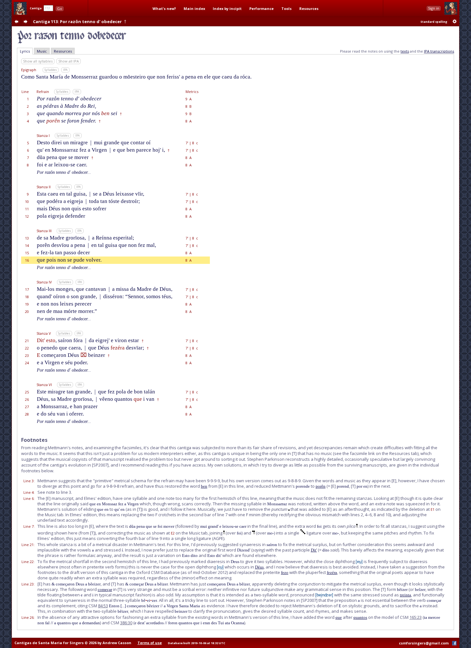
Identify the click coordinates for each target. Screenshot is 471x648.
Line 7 (28, 526)
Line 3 (28, 480)
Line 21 (27, 544)
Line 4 (28, 492)
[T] (294, 453)
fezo (284, 572)
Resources (308, 8)
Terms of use (149, 642)
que (338, 617)
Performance (261, 8)
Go (59, 8)
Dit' (314, 550)
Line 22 (27, 561)
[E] (394, 481)
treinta (405, 595)
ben (204, 486)
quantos (360, 617)
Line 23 (27, 584)
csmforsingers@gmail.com (424, 643)
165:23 (415, 617)
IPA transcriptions (439, 51)
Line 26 (27, 617)
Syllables (51, 70)
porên (321, 486)
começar (105, 589)
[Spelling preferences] (454, 21)
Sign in (433, 8)
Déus (259, 567)
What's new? (164, 8)
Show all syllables (38, 61)
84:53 (103, 606)
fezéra (332, 572)
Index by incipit (227, 8)
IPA (65, 70)
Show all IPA (68, 61)
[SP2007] (100, 465)
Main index (194, 8)
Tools (286, 8)
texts (405, 51)
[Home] (20, 8)
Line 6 (28, 498)
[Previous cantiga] (16, 21)
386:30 (126, 623)
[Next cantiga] (25, 21)
